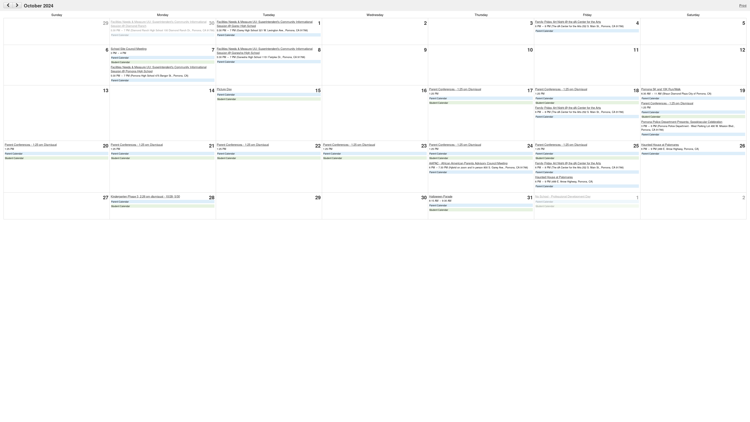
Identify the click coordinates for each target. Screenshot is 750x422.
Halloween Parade (440, 196)
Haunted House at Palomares (554, 177)
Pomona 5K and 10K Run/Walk (661, 89)
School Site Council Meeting (128, 48)
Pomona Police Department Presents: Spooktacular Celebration (681, 122)
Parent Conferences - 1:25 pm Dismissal (455, 89)
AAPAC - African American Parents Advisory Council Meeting (468, 163)
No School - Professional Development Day (563, 196)
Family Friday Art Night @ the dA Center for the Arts (568, 22)
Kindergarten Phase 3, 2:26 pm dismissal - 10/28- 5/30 (145, 196)
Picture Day (224, 89)
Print (742, 5)
